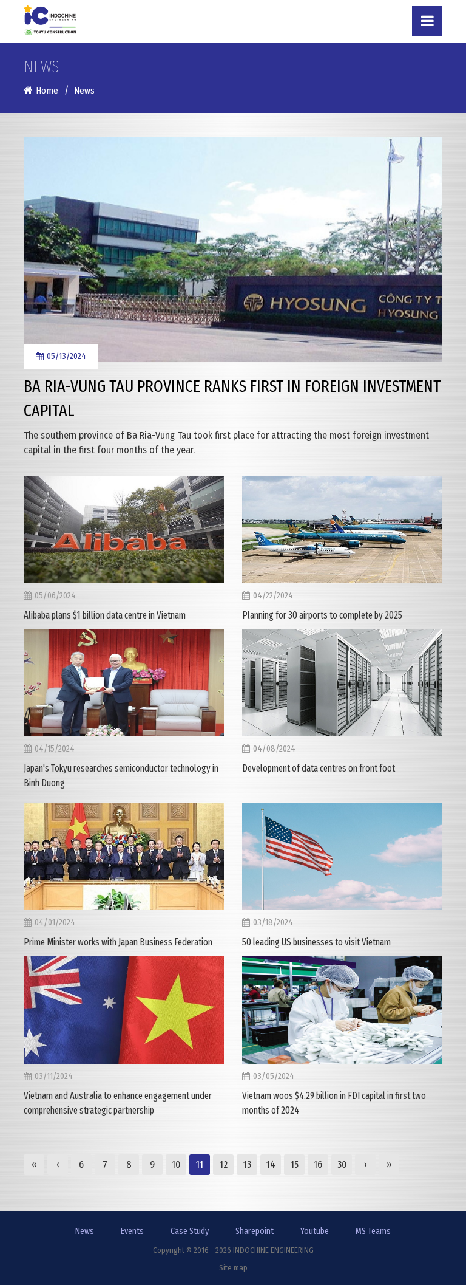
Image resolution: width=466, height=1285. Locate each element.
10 (176, 1164)
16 (318, 1164)
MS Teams (373, 1231)
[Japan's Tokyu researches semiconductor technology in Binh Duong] (124, 682)
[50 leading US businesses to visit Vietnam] (342, 856)
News (84, 1231)
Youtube (314, 1231)
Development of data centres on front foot (318, 768)
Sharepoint (254, 1231)
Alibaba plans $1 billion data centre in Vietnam (105, 615)
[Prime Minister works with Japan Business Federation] (124, 856)
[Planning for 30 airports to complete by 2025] (342, 529)
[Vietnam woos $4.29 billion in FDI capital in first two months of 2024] (342, 1009)
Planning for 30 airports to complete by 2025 (322, 615)
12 (224, 1164)
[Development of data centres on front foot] (342, 682)
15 (295, 1164)
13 (247, 1164)
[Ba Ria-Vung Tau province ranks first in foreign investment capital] (233, 250)
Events (132, 1231)
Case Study (190, 1231)
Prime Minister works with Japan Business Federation (118, 942)
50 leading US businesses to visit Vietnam (316, 942)
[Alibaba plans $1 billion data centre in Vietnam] (124, 529)
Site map (233, 1267)
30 (341, 1164)
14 (270, 1164)
